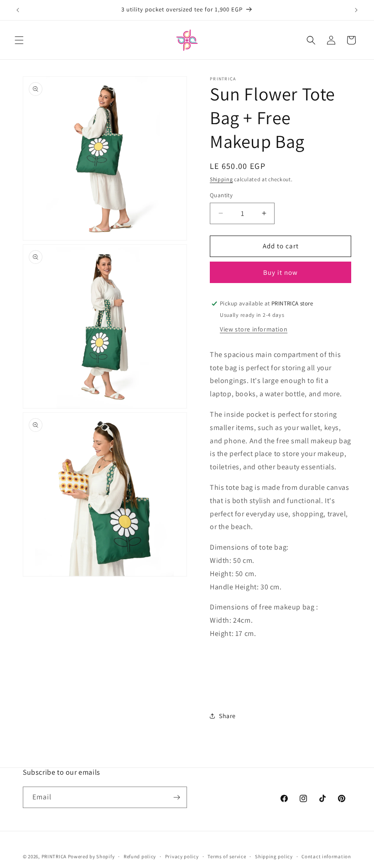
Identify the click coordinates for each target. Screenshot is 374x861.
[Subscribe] (176, 797)
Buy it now (280, 272)
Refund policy (140, 856)
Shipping (221, 179)
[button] (19, 40)
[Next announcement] (356, 10)
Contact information (326, 856)
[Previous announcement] (18, 10)
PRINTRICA (54, 856)
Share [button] (227, 716)
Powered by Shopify (91, 856)
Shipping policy (274, 856)
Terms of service (227, 856)
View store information (253, 329)
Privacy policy (182, 856)
